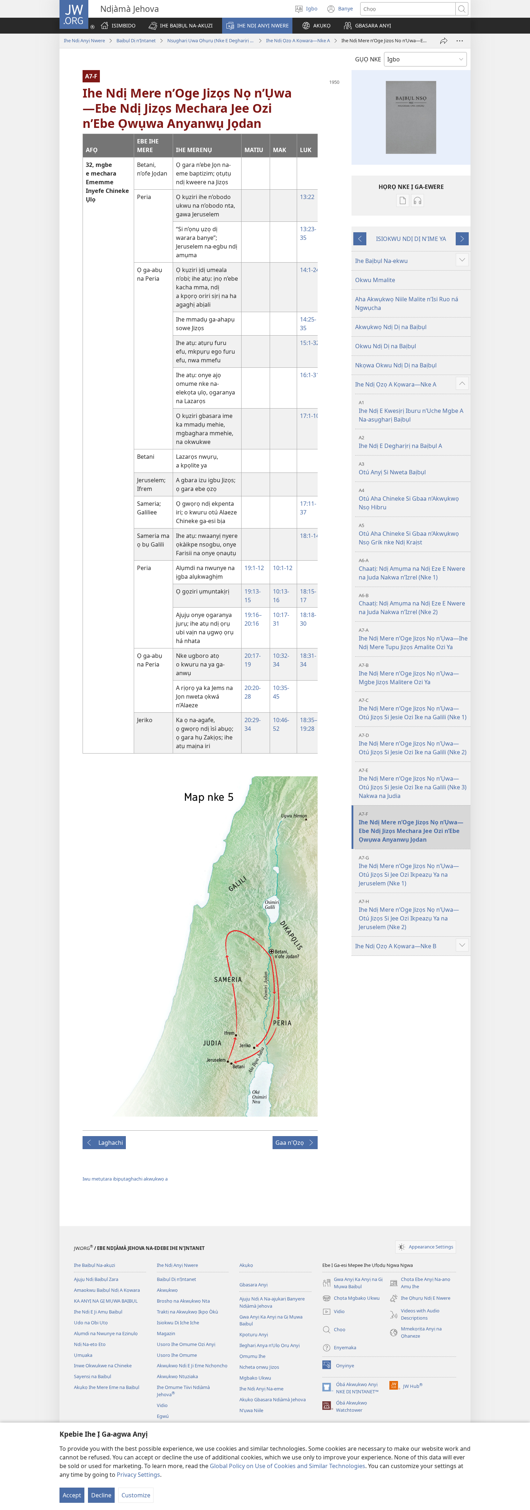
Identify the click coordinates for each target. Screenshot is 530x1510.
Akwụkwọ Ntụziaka (177, 1376)
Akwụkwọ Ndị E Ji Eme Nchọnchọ (192, 1365)
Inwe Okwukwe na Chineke (103, 1365)
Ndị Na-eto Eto (90, 1344)
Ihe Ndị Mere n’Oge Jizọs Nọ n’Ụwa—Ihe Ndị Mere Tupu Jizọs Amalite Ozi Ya (413, 639)
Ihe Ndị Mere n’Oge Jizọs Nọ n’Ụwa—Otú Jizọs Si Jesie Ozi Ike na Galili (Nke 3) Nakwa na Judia (413, 783)
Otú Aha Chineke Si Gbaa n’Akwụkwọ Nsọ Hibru (409, 499)
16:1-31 (309, 375)
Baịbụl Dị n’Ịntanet (136, 40)
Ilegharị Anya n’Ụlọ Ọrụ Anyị (269, 1345)
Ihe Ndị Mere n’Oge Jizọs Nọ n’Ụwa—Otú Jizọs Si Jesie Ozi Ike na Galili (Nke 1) (413, 709)
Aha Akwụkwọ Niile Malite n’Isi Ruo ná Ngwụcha (406, 303)
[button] (180, 26)
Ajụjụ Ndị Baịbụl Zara (96, 1279)
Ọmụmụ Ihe (252, 1356)
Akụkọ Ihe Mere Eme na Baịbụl (106, 1387)
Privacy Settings (138, 1475)
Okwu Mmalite (375, 280)
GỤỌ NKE (368, 59)
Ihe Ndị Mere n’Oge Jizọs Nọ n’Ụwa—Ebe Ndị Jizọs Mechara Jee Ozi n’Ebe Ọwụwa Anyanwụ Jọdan (411, 827)
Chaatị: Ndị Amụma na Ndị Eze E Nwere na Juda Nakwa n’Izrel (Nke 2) (412, 604)
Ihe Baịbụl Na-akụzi (94, 1265)
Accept (72, 1495)
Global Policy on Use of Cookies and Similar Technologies (287, 1466)
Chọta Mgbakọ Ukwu (351, 1299)
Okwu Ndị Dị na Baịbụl (385, 346)
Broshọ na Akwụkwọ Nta (183, 1301)
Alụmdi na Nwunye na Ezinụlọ (106, 1333)
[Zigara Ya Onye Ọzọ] (443, 41)
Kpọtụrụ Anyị (253, 1334)
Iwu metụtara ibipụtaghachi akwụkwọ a (125, 1178)
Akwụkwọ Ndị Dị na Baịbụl (391, 327)
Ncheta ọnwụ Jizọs (259, 1367)
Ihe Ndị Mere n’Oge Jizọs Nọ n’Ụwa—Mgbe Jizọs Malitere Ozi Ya (409, 674)
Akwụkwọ (167, 1290)
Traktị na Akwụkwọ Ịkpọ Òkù (187, 1311)
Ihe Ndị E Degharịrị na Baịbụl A (400, 442)
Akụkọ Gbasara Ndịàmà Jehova (272, 1399)
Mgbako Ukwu (255, 1378)
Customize (136, 1495)
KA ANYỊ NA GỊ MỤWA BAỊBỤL (106, 1301)
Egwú (163, 1416)
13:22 (307, 197)
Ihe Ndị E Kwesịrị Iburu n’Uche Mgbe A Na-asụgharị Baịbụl (411, 411)
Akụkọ (246, 1265)
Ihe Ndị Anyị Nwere (84, 40)
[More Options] (459, 41)
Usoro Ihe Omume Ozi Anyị (186, 1344)
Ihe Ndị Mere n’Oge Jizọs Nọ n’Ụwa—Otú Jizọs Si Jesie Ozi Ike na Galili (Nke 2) (413, 744)
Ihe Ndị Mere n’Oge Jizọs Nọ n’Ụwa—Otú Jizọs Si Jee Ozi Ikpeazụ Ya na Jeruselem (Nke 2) (409, 914)
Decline (101, 1495)
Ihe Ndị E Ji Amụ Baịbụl (98, 1311)
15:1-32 (309, 343)
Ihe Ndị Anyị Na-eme (261, 1388)
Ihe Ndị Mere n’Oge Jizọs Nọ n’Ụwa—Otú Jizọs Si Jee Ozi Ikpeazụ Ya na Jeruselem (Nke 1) (409, 870)
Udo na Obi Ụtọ (91, 1322)
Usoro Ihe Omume (177, 1355)
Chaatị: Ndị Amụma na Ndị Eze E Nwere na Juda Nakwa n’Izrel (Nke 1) (412, 569)
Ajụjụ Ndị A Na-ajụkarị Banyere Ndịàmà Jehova (272, 1302)
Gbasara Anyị (253, 1284)
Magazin (166, 1333)
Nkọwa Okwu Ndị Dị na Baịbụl (396, 365)
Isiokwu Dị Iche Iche (178, 1322)
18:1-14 (309, 536)
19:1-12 (254, 568)
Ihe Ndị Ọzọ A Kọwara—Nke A (298, 40)
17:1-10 (309, 416)
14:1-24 (309, 270)
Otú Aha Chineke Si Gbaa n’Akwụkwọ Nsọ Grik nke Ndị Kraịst (409, 534)
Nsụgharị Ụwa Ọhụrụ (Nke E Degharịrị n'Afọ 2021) (211, 40)
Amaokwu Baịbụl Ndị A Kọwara (107, 1290)
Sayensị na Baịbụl (92, 1376)
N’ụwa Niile (251, 1410)
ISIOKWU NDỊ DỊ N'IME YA (411, 239)
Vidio (162, 1405)
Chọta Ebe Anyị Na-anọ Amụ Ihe (419, 1283)
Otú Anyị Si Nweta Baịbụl (392, 468)
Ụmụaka (83, 1355)
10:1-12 (282, 568)
